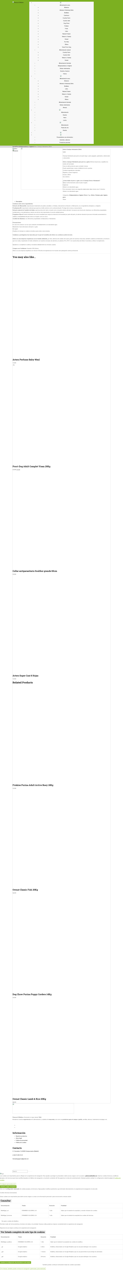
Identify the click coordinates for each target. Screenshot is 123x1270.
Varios (65, 74)
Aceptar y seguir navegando (8, 1186)
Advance (66, 7)
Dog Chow (66, 23)
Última (66, 44)
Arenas (65, 107)
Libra (66, 31)
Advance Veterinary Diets (66, 10)
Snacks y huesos (65, 71)
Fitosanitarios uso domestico (65, 137)
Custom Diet (66, 55)
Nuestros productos (21, 1136)
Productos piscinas (65, 142)
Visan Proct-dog (66, 47)
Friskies (66, 26)
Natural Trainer (67, 34)
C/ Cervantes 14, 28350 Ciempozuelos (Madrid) (26, 1151)
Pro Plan (66, 42)
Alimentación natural (65, 50)
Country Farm (66, 18)
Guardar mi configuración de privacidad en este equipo (15, 1262)
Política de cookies (21, 1142)
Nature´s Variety (66, 36)
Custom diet (66, 20)
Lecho (65, 120)
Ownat (66, 39)
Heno (64, 117)
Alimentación (64, 112)
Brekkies (66, 12)
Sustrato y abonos (65, 140)
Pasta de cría (64, 127)
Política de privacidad (21, 1140)
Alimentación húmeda (65, 63)
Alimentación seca (65, 5)
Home (14, 146)
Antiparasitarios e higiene (65, 66)
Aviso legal (19, 1138)
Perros (18, 146)
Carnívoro (66, 15)
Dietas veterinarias (65, 68)
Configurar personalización (8, 1184)
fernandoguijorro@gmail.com (21, 1159)
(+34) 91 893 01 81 (18, 1155)
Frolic (66, 28)
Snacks (65, 115)
